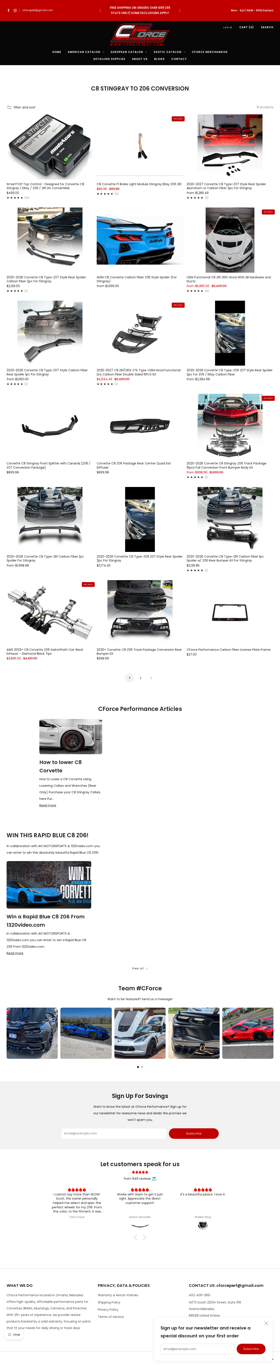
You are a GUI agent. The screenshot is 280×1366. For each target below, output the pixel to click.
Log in (227, 27)
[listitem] (140, 10)
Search (267, 27)
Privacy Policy (108, 1309)
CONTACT (179, 59)
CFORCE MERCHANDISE (210, 52)
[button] (137, 1237)
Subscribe (251, 1349)
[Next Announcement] (180, 10)
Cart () (246, 27)
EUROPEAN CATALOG (127, 52)
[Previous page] (6, 1033)
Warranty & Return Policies (118, 1295)
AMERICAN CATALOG (84, 52)
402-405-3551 (199, 1295)
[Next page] (273, 1033)
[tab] (138, 1067)
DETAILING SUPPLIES (109, 59)
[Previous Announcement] (100, 10)
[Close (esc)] (266, 1323)
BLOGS (159, 59)
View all (138, 968)
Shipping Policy (109, 1302)
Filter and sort (24, 107)
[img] (140, 1172)
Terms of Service (111, 1317)
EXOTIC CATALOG (168, 52)
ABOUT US (140, 59)
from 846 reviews (137, 1178)
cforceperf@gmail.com (37, 10)
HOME (56, 52)
